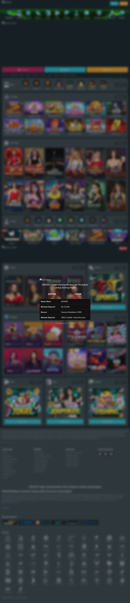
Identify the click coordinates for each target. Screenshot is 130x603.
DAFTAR (52, 294)
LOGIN (78, 294)
